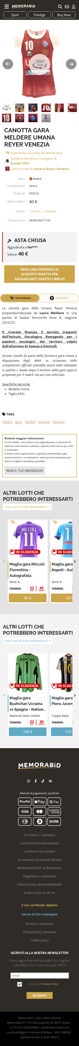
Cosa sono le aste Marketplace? (26, 641)
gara (18, 422)
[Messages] (66, 6)
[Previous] (4, 561)
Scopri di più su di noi (39, 893)
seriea (7, 422)
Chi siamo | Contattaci (39, 835)
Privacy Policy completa (39, 932)
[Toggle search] (60, 6)
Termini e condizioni (39, 924)
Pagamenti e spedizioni (39, 876)
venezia (58, 422)
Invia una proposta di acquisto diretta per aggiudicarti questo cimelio (40, 274)
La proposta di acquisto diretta (39, 860)
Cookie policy (39, 940)
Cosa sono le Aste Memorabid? (26, 507)
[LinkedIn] (50, 781)
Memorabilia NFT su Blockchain (39, 868)
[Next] (74, 561)
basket (30, 422)
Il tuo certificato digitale (39, 905)
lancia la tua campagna (39, 914)
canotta (44, 422)
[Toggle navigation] (6, 6)
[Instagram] (28, 781)
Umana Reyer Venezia (51, 169)
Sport (15, 15)
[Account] (73, 6)
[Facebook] (36, 781)
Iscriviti (39, 995)
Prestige (39, 15)
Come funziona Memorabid (39, 843)
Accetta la (43, 984)
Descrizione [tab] (23, 298)
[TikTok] (43, 781)
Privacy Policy (49, 984)
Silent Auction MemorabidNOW (39, 884)
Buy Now (64, 15)
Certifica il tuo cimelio (39, 851)
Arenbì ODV (20, 163)
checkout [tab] (61, 298)
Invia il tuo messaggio (24, 470)
